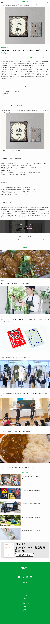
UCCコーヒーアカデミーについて (12, 89)
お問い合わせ (25, 602)
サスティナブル (8, 53)
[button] (7, 57)
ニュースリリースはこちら (25, 603)
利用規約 (25, 606)
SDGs (25, 596)
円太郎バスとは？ (8, 95)
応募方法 (6, 93)
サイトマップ (25, 610)
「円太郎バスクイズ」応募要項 (11, 91)
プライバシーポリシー (25, 607)
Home (3, 5)
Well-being (25, 595)
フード (3, 53)
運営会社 (25, 609)
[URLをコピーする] (43, 57)
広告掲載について (25, 604)
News (25, 598)
